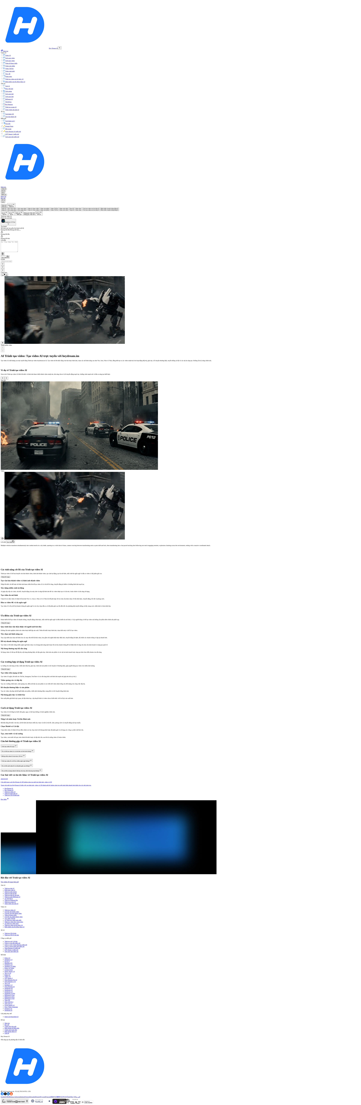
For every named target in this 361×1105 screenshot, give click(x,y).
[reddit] (11, 1095)
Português (28, 1097)
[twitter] (5, 1095)
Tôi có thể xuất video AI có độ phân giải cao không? (16, 766)
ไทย (68, 1097)
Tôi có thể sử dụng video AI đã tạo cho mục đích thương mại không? (20, 771)
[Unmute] (3, 538)
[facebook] (2, 1095)
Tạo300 (4, 275)
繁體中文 (60, 1097)
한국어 (65, 1097)
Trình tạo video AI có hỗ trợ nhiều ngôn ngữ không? (16, 761)
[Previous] (3, 378)
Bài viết (3, 198)
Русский (43, 1097)
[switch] (20, 230)
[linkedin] (8, 1095)
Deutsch (37, 1097)
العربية (78, 1097)
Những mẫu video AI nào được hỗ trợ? (12, 756)
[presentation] (180, 233)
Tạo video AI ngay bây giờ (10, 882)
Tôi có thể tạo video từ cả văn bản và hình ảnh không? (16, 751)
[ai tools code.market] (87, 1103)
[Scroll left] (3, 347)
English (3, 1097)
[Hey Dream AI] (25, 185)
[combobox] (8, 222)
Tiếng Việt (73, 1097)
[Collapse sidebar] (59, 47)
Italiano (22, 1097)
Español (33, 1097)
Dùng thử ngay (6, 577)
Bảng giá (3, 196)
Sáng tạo (3, 187)
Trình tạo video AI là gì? (8, 746)
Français (48, 1097)
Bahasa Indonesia (15, 1097)
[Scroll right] (3, 350)
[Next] (6, 378)
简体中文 (54, 1097)
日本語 (7, 1097)
